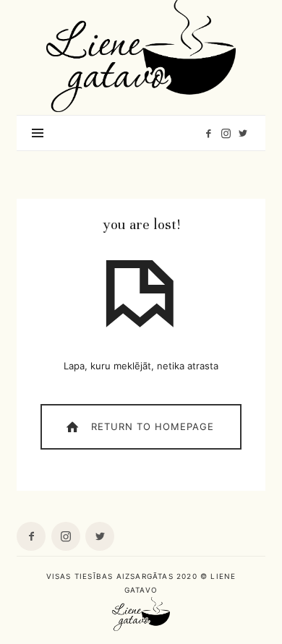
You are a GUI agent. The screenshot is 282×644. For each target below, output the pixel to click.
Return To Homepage (150, 426)
